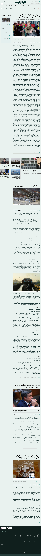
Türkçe (36, 1)
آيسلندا (28, 367)
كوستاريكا (34, 250)
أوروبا (34, 534)
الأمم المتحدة (34, 522)
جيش (35, 377)
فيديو (6, 5)
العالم (30, 5)
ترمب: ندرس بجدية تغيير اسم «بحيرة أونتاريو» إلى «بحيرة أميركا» (5, 32)
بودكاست (4, 5)
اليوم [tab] (3, 15)
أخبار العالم (32, 377)
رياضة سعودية (29, 541)
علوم (15, 534)
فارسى (32, 1)
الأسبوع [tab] (2, 15)
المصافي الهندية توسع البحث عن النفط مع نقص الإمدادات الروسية (16, 166)
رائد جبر (37, 39)
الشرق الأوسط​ (32, 5)
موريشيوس (24, 377)
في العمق (9, 5)
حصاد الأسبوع (24, 541)
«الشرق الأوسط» (35, 410)
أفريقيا (34, 536)
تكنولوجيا (17, 5)
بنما (20, 377)
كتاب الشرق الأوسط (29, 535)
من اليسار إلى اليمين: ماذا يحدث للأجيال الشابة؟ (5, 35)
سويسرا (30, 522)
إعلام (20, 536)
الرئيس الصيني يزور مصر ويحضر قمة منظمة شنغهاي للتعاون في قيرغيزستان (5, 39)
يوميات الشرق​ (14, 5)
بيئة (15, 535)
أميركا (24, 447)
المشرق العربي (38, 536)
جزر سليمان (32, 347)
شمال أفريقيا (38, 535)
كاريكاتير (30, 534)
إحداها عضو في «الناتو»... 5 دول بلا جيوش (5, 24)
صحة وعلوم (20, 5)
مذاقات (34, 541)
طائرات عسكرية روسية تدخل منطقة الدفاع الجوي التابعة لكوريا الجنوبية (16, 177)
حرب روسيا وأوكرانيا (33, 152)
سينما (20, 535)
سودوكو (39, 549)
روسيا (27, 447)
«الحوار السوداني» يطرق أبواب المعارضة (31, 8)
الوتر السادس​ (19, 534)
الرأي (28, 5)
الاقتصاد (26, 5)
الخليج (38, 534)
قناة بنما (39, 267)
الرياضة (11, 5)
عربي (39, 1)
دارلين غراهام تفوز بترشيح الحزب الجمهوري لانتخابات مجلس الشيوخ (5, 28)
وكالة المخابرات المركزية (33, 447)
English (38, 1)
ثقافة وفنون (23, 5)
